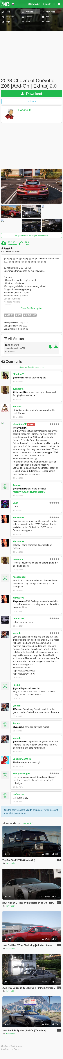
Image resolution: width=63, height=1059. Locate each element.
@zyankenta (19, 601)
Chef (15, 502)
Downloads (12, 245)
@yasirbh (18, 688)
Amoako (17, 485)
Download (33, 93)
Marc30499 (18, 517)
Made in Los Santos (10, 1049)
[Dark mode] (54, 4)
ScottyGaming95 (21, 773)
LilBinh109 (18, 618)
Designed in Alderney (11, 1046)
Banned (31, 424)
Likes (27, 245)
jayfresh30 (18, 794)
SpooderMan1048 (22, 758)
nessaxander (19, 576)
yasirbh (17, 633)
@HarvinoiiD (19, 392)
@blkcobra (18, 377)
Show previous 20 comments (31, 367)
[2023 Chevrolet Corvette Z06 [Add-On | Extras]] (31, 186)
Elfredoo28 (18, 374)
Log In (28, 809)
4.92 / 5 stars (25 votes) (10, 251)
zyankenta (18, 388)
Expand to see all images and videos (31, 235)
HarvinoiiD (24, 110)
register (39, 809)
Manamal (17, 406)
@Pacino (17, 709)
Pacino (16, 684)
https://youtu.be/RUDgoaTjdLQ (29, 491)
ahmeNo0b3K (20, 424)
